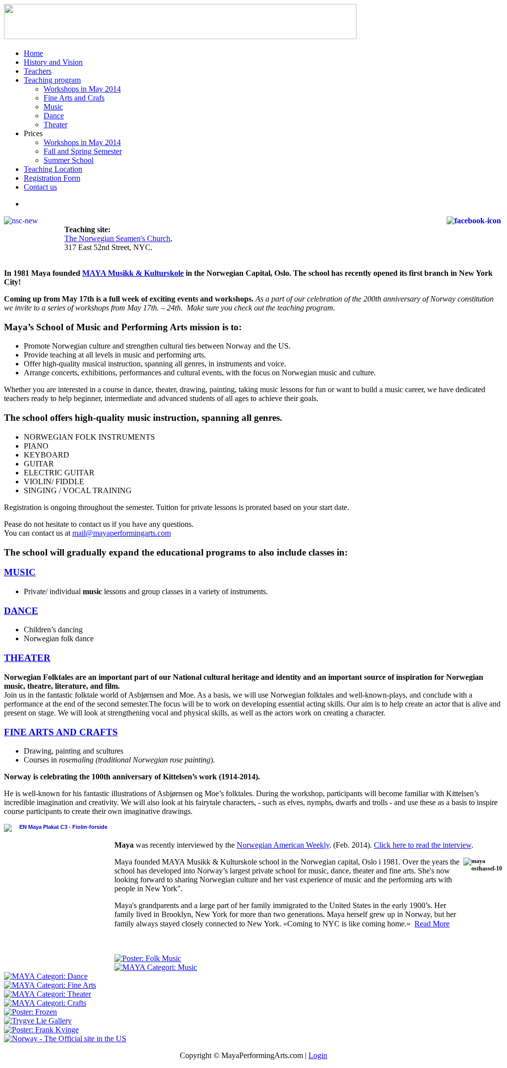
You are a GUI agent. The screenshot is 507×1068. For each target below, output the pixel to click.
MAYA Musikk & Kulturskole (133, 273)
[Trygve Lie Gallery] (38, 1021)
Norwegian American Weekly (283, 845)
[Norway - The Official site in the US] (65, 1038)
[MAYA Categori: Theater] (47, 994)
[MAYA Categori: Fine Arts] (50, 985)
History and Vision (53, 62)
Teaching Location (53, 169)
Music (53, 106)
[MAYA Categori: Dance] (46, 976)
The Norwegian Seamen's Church (117, 238)
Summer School (69, 160)
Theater (55, 124)
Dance (54, 115)
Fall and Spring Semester (83, 151)
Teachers (37, 71)
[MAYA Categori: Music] (155, 967)
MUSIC (20, 572)
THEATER (27, 658)
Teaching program (52, 80)
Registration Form (52, 178)
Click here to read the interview (422, 845)
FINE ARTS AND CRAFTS (61, 732)
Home (33, 53)
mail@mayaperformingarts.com (121, 533)
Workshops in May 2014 (82, 89)
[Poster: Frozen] (30, 1012)
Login (317, 1055)
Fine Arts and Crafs (74, 98)
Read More (432, 923)
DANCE (21, 611)
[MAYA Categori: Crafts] (45, 1003)
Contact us (40, 187)
